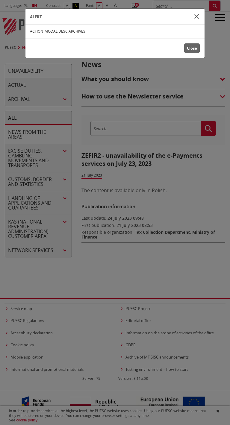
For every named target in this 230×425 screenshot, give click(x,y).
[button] (197, 16)
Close (192, 48)
